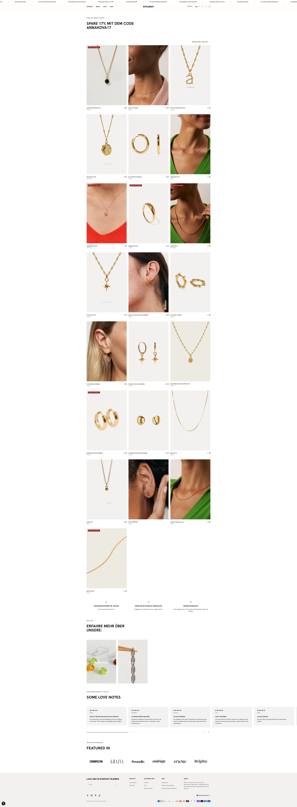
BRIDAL (98, 6)
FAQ (145, 785)
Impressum (165, 782)
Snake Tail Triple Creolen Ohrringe (138, 315)
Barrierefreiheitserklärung (169, 788)
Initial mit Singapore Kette (177, 108)
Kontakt (146, 782)
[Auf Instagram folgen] (92, 795)
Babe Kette (90, 522)
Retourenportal (148, 788)
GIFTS (105, 6)
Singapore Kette (175, 177)
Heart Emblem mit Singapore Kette (180, 384)
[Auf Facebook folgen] (88, 795)
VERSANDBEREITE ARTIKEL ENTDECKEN (81, 1)
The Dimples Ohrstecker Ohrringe (137, 453)
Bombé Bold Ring (133, 246)
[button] (190, 6)
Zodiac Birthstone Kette (94, 108)
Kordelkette (174, 246)
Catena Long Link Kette (177, 522)
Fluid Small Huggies (176, 315)
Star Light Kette (91, 315)
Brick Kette (173, 453)
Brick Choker (90, 591)
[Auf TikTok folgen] (99, 795)
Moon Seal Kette (91, 177)
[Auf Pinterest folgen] (96, 795)
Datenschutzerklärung (168, 785)
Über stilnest (133, 782)
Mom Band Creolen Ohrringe (95, 453)
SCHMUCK (90, 6)
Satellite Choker (133, 108)
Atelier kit (132, 785)
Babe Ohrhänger (133, 522)
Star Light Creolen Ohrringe (136, 384)
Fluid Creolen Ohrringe (93, 384)
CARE (111, 6)
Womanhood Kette (92, 246)
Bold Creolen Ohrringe (135, 177)
